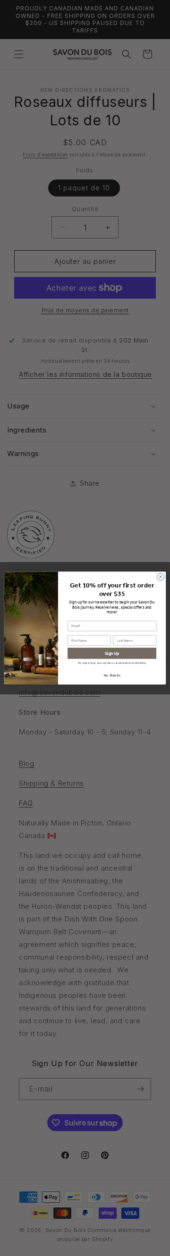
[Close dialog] (160, 576)
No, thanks (112, 675)
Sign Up (112, 653)
